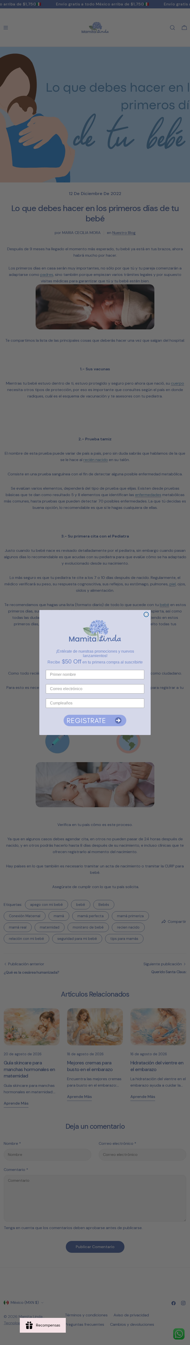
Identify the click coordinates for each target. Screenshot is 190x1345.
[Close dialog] (146, 614)
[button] (95, 720)
